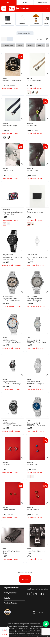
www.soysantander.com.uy (36, 626)
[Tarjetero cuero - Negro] (37, 196)
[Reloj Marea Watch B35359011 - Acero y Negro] (12, 407)
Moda (25, 2)
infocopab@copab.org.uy (41, 636)
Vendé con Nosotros (10, 603)
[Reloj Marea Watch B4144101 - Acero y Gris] (37, 365)
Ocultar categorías (24, 33)
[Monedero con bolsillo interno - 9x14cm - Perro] (8, 223)
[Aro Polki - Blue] (28, 476)
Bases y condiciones (10, 592)
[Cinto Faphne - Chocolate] (8, 137)
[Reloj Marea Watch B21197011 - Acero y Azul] (37, 407)
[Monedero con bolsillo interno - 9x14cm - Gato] (12, 196)
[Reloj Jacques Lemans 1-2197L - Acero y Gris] (37, 282)
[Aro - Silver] (12, 448)
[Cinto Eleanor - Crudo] (37, 64)
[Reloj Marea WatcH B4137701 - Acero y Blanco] (37, 324)
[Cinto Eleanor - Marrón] (36, 92)
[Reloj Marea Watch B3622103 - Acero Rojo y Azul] (12, 324)
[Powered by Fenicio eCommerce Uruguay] (41, 612)
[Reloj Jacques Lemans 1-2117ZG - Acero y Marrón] (12, 282)
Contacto (7, 598)
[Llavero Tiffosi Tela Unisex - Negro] (12, 535)
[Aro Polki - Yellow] (32, 476)
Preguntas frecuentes (11, 587)
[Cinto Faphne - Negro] (12, 109)
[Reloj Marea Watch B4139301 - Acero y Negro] (12, 365)
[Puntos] (4, 630)
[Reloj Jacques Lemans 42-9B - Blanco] (37, 241)
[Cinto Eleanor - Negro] (32, 92)
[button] (41, 8)
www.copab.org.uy (15, 636)
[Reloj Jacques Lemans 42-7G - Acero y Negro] (12, 241)
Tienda (8, 2)
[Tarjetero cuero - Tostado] (32, 223)
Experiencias (42, 2)
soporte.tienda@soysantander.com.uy (17, 631)
